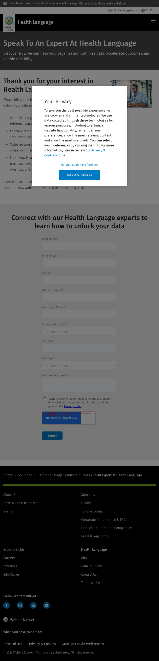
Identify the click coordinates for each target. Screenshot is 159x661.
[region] (79, 136)
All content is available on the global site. (102, 3)
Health (86, 503)
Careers (9, 558)
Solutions (25, 475)
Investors (10, 566)
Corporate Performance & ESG (103, 520)
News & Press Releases (20, 503)
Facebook (6, 605)
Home (7, 475)
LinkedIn (33, 605)
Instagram (20, 605)
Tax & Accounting (93, 511)
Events (8, 511)
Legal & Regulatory (95, 536)
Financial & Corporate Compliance (106, 528)
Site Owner (11, 574)
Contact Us (89, 574)
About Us (9, 495)
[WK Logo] (18, 619)
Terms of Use (90, 583)
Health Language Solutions (57, 475)
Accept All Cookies (79, 175)
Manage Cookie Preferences (79, 165)
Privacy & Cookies (42, 644)
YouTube (46, 605)
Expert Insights (13, 550)
